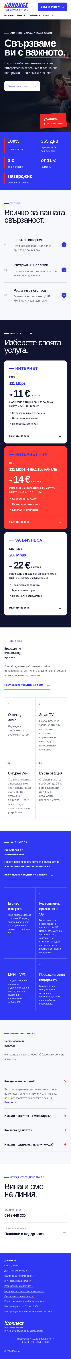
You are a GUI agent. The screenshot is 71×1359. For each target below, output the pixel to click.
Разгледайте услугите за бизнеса (29, 875)
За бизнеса (34, 15)
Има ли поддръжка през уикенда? (35, 1144)
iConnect (13, 1325)
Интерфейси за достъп (17, 1281)
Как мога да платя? (35, 1130)
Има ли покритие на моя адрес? (35, 1115)
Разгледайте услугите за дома (27, 685)
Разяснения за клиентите (18, 1286)
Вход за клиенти (52, 6)
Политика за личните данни (20, 1276)
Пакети (21, 15)
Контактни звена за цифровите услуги (25, 1301)
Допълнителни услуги (16, 1270)
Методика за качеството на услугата (24, 1291)
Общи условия (13, 1265)
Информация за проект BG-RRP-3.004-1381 (28, 1311)
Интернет (9, 15)
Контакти (48, 15)
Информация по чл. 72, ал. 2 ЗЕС (22, 1306)
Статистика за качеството (19, 1296)
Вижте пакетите (22, 86)
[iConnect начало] (16, 6)
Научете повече (35, 436)
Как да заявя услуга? (35, 1081)
